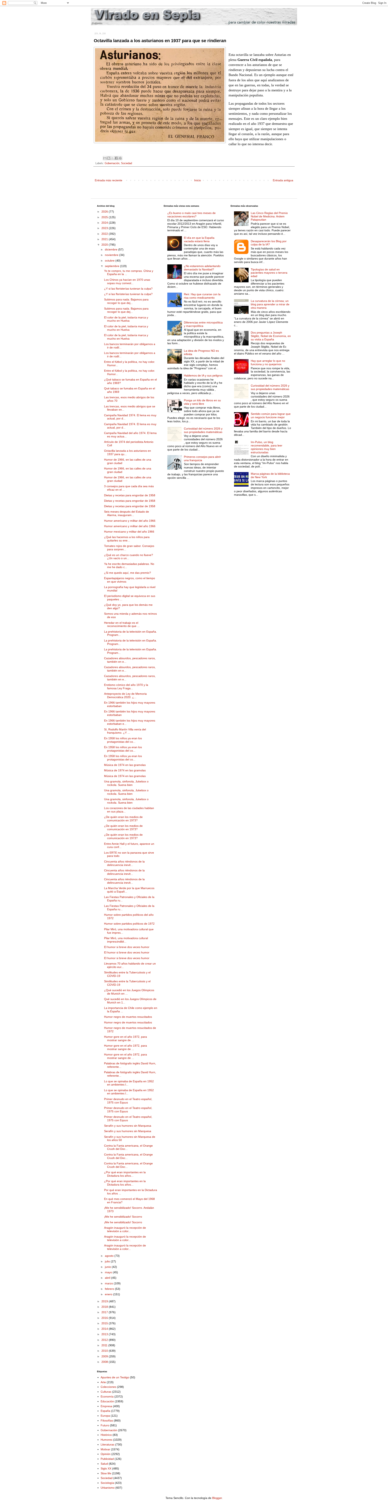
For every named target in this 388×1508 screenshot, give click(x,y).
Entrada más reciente (108, 180)
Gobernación (112, 163)
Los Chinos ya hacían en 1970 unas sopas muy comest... (127, 281)
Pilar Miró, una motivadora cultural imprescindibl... (126, 940)
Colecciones (108, 1386)
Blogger (217, 1498)
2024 (105, 222)
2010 (105, 1350)
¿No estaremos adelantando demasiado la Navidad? (202, 267)
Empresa (106, 1406)
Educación (107, 1401)
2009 (105, 1356)
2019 (105, 1301)
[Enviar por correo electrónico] (105, 158)
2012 (105, 1339)
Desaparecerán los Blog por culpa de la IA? (269, 243)
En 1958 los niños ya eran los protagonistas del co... (123, 740)
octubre (110, 260)
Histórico (106, 1434)
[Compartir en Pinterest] (120, 158)
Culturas (106, 1391)
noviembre (112, 255)
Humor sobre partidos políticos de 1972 (129, 923)
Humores (106, 1439)
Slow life (106, 1473)
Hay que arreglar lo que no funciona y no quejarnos (268, 362)
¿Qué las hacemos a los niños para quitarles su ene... (127, 538)
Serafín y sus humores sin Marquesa (127, 1125)
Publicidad (107, 1458)
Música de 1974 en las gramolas (125, 765)
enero (109, 1294)
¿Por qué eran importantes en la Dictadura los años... (125, 1174)
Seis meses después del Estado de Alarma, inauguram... (126, 513)
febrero (110, 1288)
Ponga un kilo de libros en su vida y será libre (202, 402)
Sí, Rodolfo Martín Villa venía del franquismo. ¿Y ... (125, 731)
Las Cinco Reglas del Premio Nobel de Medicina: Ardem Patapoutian (269, 216)
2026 (105, 211)
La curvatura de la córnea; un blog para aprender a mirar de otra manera (270, 304)
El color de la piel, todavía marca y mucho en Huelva (126, 319)
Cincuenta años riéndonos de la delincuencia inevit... (124, 863)
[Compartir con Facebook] (116, 158)
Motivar (105, 1449)
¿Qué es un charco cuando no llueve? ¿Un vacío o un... (128, 556)
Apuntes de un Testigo (115, 1377)
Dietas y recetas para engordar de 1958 (129, 495)
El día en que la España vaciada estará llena (199, 239)
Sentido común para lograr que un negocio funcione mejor (271, 415)
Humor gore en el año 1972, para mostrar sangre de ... (125, 1038)
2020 (105, 244)
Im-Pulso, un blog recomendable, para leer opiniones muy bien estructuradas (266, 447)
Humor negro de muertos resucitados (128, 1016)
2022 (105, 233)
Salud (104, 1463)
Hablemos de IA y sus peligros (203, 375)
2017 (105, 1312)
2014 (105, 1328)
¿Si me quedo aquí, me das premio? (127, 572)
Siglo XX (106, 1468)
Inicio (197, 180)
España (105, 1410)
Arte (103, 1382)
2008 (105, 1361)
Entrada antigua (283, 180)
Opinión (106, 1454)
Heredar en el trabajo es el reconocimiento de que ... (122, 624)
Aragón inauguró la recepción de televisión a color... (125, 1229)
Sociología (107, 1482)
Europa (105, 1415)
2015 (105, 1323)
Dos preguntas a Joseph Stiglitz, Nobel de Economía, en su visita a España (271, 336)
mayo (109, 1272)
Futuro (105, 1425)
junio (108, 1266)
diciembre (111, 249)
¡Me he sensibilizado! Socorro (123, 1216)
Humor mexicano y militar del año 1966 (129, 531)
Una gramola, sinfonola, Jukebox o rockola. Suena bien (126, 783)
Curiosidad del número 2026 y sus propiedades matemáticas (203, 430)
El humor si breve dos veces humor (126, 947)
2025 (105, 217)
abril (108, 1277)
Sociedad (126, 163)
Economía (107, 1396)
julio (108, 1261)
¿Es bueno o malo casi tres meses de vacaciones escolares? (191, 214)
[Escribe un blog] (109, 158)
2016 (105, 1317)
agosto (109, 1255)
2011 (104, 1345)
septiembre (112, 266)
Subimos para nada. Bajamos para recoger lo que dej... (126, 301)
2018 (105, 1306)
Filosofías (107, 1420)
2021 (105, 239)
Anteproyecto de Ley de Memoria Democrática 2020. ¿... (125, 695)
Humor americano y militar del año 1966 (129, 520)
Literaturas (107, 1444)
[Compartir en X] (113, 158)
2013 (105, 1334)
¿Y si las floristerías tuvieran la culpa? (128, 288)
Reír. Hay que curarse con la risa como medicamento (202, 296)
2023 (105, 228)
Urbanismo (108, 1487)
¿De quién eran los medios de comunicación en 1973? (123, 818)
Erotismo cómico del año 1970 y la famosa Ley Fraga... (126, 686)
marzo (109, 1283)
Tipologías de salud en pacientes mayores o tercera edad (269, 273)
